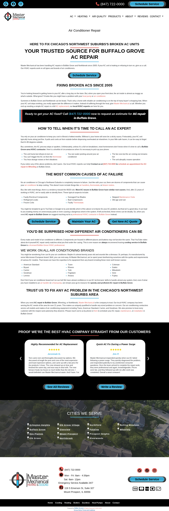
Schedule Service (147, 4)
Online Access (79, 508)
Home (50, 503)
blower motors (108, 185)
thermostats (95, 185)
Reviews (143, 16)
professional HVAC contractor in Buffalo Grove (91, 214)
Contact (116, 503)
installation (138, 311)
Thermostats (78, 203)
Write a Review (111, 386)
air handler (44, 283)
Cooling (58, 503)
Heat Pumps (97, 503)
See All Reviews (58, 386)
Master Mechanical (121, 103)
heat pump (87, 96)
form (96, 311)
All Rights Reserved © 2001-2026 (93, 508)
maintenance (125, 311)
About (107, 503)
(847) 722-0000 (112, 4)
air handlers (84, 185)
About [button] (129, 16)
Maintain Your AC (84, 221)
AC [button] (72, 16)
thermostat (57, 157)
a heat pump (57, 283)
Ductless (86, 503)
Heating (67, 503)
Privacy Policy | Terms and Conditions (84, 510)
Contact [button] (155, 16)
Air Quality (99, 16)
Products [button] (115, 16)
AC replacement (62, 106)
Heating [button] (83, 16)
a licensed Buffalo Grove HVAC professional (46, 245)
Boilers (76, 503)
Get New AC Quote (124, 221)
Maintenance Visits (127, 197)
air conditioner (99, 96)
